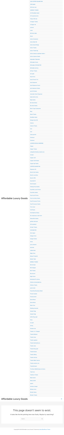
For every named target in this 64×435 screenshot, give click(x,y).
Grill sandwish (33, 224)
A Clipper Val (33, 24)
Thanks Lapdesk (33, 340)
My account (32, 273)
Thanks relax (33, 345)
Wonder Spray (33, 392)
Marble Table (33, 259)
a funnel (32, 27)
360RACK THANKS (34, 10)
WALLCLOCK (33, 380)
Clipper (31, 146)
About (31, 36)
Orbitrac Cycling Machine (35, 282)
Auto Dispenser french (35, 85)
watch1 (31, 383)
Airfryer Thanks (33, 70)
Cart (31, 128)
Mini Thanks (33, 270)
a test (31, 30)
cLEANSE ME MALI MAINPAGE (36, 143)
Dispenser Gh (33, 169)
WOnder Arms (33, 389)
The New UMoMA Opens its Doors (37, 369)
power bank (32, 288)
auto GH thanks (33, 91)
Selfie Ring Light (33, 317)
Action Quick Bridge (34, 44)
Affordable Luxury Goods (14, 198)
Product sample (33, 293)
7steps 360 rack (33, 18)
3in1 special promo (34, 15)
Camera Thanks (33, 125)
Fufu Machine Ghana (34, 212)
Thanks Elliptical (33, 334)
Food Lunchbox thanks (35, 198)
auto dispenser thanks (35, 88)
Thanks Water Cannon (35, 360)
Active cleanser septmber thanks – (37, 53)
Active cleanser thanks (35, 56)
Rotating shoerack (34, 308)
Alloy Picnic (32, 76)
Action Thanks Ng (34, 50)
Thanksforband (33, 366)
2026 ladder (32, 4)
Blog (31, 111)
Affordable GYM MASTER (35, 65)
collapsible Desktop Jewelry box (37, 152)
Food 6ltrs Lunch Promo (35, 189)
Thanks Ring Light (34, 348)
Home (31, 241)
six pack (32, 322)
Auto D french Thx (34, 79)
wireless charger (34, 386)
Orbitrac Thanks (33, 285)
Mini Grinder (33, 264)
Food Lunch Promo (34, 195)
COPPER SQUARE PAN (35, 166)
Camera (32, 123)
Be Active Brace (33, 102)
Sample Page (33, 311)
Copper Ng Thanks (34, 163)
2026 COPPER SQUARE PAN (36, 1)
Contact (32, 154)
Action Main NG (33, 42)
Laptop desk (33, 250)
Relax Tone (32, 305)
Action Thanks (33, 47)
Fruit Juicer (32, 207)
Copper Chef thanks (34, 160)
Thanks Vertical (33, 357)
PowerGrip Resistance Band (36, 290)
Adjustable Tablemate (35, 59)
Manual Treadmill (34, 256)
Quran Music (33, 299)
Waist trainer (33, 377)
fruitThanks (32, 209)
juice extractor (33, 244)
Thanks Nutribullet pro (35, 343)
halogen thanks (33, 238)
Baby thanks (33, 99)
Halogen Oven (33, 235)
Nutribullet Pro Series (35, 279)
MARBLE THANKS (34, 262)
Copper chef (33, 157)
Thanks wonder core (34, 363)
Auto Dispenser (33, 82)
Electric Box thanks (34, 172)
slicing (31, 325)
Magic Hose (32, 253)
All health (32, 73)
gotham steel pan (34, 221)
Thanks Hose (33, 337)
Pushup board (33, 296)
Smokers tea (33, 328)
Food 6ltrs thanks (34, 192)
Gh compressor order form (36, 215)
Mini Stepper (33, 267)
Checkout (32, 137)
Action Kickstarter (34, 39)
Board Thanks (33, 114)
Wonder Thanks (33, 395)
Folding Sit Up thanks (35, 186)
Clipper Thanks (33, 149)
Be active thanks (33, 105)
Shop (31, 319)
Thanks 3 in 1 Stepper (35, 331)
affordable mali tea (34, 68)
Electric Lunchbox (34, 175)
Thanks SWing (33, 354)
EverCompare (33, 183)
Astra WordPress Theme (44, 429)
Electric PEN (33, 178)
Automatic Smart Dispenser (36, 94)
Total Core (32, 372)
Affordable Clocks (34, 62)
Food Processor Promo (35, 201)
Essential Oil (33, 180)
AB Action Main (33, 33)
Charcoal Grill (33, 134)
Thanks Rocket (33, 351)
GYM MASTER (33, 230)
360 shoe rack (33, 7)
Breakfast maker (33, 117)
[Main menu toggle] (61, 399)
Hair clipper (32, 233)
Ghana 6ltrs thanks (34, 218)
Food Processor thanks (35, 204)
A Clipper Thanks (34, 21)
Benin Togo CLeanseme (35, 108)
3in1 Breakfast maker (34, 13)
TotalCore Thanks (34, 374)
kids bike (32, 247)
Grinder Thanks (33, 227)
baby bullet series (34, 97)
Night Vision (33, 276)
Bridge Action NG (34, 120)
